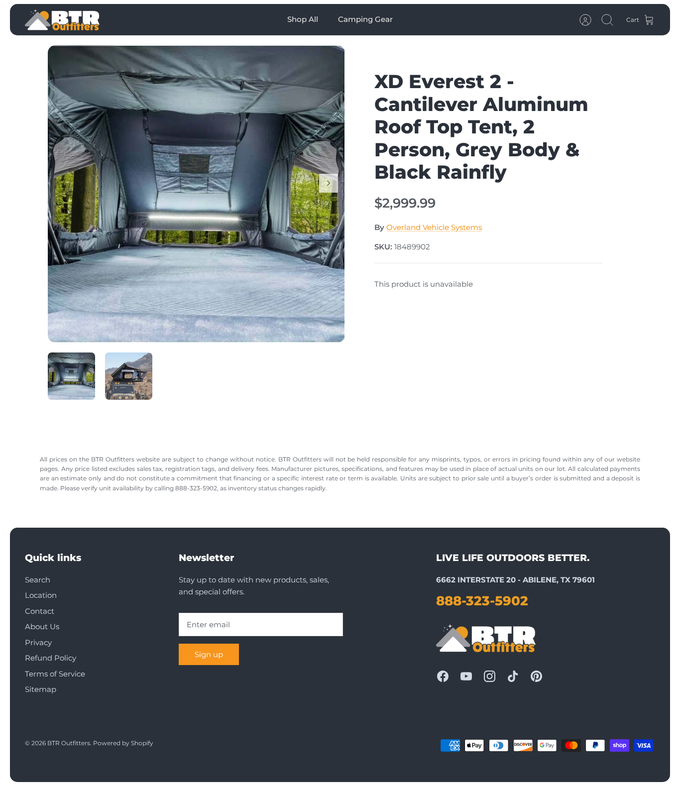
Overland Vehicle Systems (434, 227)
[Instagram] (489, 676)
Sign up (209, 654)
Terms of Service (55, 674)
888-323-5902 (482, 601)
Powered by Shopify (123, 743)
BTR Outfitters (68, 743)
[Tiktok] (513, 676)
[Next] (329, 183)
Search (37, 579)
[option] (196, 193)
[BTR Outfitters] (62, 19)
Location (41, 595)
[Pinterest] (536, 676)
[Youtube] (466, 676)
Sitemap (40, 689)
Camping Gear (365, 19)
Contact (39, 611)
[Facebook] (442, 676)
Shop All (302, 19)
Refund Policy (50, 658)
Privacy (38, 642)
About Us (42, 626)
